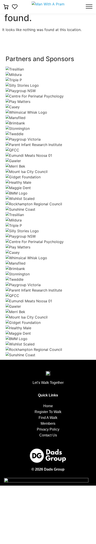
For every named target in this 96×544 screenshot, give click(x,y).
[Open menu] (89, 6)
